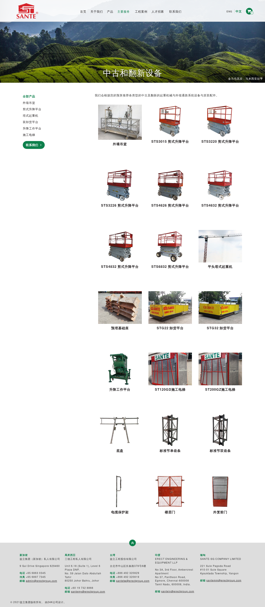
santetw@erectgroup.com (132, 580)
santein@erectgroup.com (177, 591)
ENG (229, 11)
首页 (83, 11)
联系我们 (175, 11)
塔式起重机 (30, 115)
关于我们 (96, 11)
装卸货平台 (30, 122)
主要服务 (123, 11)
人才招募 (158, 11)
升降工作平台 (32, 128)
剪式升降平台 (32, 109)
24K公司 (53, 602)
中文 (239, 11)
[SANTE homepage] (27, 11)
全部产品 (29, 96)
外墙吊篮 (29, 103)
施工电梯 (29, 135)
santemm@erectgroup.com (223, 580)
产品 (110, 11)
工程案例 (141, 11)
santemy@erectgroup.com (88, 591)
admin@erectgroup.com (41, 580)
